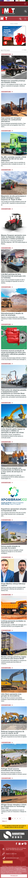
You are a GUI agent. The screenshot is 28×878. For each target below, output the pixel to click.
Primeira (5, 818)
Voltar (25, 50)
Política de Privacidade (21, 869)
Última (4, 821)
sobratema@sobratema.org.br (12, 858)
